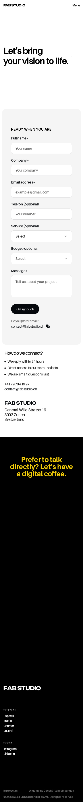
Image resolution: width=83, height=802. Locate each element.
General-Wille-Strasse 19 (25, 410)
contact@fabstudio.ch (20, 389)
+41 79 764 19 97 (16, 384)
